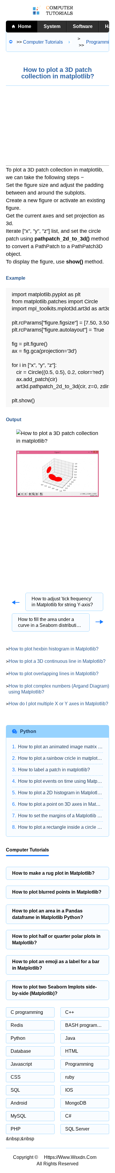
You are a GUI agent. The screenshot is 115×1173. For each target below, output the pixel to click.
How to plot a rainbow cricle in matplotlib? (60, 758)
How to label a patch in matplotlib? (54, 769)
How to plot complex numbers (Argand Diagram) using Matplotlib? (59, 688)
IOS (69, 1090)
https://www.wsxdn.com (70, 1157)
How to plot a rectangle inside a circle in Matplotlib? (60, 827)
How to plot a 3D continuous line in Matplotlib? (57, 661)
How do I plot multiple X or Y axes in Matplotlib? (58, 703)
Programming (79, 1064)
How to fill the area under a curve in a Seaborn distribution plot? (50, 622)
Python (18, 1038)
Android (19, 1103)
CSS (16, 1077)
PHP (16, 1128)
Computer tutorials (43, 42)
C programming (27, 1012)
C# (68, 1115)
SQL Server (77, 1128)
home (24, 26)
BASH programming (86, 1025)
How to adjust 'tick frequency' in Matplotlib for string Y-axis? (62, 601)
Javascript (21, 1064)
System (52, 26)
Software (83, 26)
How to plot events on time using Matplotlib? (60, 781)
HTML (71, 1051)
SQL (15, 1090)
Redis (17, 1025)
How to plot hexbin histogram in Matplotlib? (53, 648)
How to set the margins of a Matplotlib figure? (60, 815)
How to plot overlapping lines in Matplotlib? (53, 673)
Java (70, 1038)
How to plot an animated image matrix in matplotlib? (60, 746)
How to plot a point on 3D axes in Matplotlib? (60, 804)
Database (21, 1051)
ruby (69, 1077)
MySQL (18, 1115)
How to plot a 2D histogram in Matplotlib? (60, 792)
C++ (69, 1012)
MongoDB (75, 1103)
